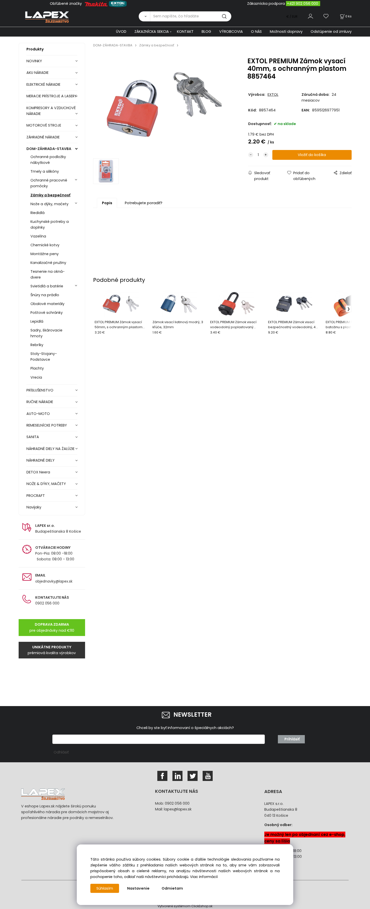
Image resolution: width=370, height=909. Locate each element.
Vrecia (36, 377)
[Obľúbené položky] (326, 16)
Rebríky (36, 344)
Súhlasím (104, 888)
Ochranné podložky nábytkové (48, 159)
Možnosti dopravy (286, 31)
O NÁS (256, 31)
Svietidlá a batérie (46, 286)
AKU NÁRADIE (37, 72)
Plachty (37, 368)
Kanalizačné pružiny (48, 262)
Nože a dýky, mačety (49, 203)
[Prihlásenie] (310, 16)
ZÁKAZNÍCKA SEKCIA (151, 31)
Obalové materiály (47, 303)
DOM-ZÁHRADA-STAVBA (48, 148)
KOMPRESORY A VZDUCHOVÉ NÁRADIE (51, 110)
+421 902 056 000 (302, 3)
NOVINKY (34, 61)
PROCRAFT (35, 495)
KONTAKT (185, 31)
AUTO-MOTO (38, 413)
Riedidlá (37, 212)
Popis (107, 202)
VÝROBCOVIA (231, 31)
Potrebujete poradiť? (143, 202)
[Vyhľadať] (144, 16)
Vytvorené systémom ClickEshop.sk (185, 906)
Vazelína (38, 236)
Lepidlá (36, 321)
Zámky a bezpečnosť (50, 195)
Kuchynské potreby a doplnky (49, 224)
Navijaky (33, 507)
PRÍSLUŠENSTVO (39, 390)
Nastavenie (138, 888)
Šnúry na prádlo (44, 294)
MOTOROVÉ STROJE (43, 125)
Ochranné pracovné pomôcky (48, 183)
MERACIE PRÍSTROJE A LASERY (51, 96)
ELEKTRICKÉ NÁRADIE (43, 84)
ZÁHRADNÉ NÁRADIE (43, 137)
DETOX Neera (38, 472)
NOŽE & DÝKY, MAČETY (46, 483)
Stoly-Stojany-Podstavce (43, 356)
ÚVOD (121, 31)
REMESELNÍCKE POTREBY (46, 425)
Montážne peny (44, 253)
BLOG (206, 31)
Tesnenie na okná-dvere (47, 274)
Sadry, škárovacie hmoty (46, 333)
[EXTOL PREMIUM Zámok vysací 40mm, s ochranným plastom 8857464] (164, 104)
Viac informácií (204, 876)
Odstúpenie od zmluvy (331, 31)
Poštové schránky (46, 312)
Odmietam (172, 888)
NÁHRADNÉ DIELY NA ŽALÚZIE (50, 448)
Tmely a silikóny (44, 171)
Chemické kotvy (44, 245)
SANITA (32, 436)
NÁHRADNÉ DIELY (40, 460)
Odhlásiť (61, 752)
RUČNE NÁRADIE (39, 401)
